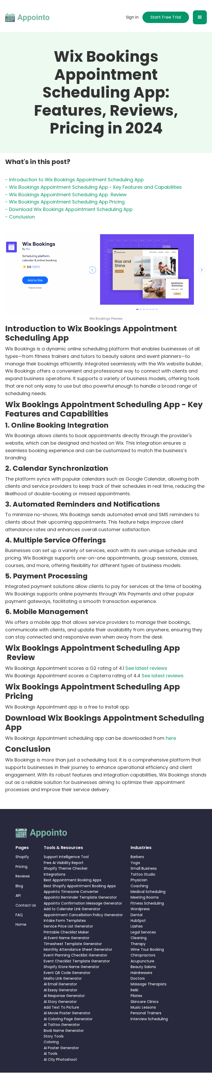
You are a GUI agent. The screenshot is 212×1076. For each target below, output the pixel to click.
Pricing (21, 866)
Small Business (144, 868)
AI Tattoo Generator (62, 1024)
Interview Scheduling (149, 1019)
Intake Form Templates (65, 920)
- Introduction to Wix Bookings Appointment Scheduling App (74, 179)
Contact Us (26, 905)
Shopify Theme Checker (66, 868)
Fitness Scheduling (147, 903)
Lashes (137, 926)
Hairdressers (141, 972)
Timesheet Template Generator (73, 943)
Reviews (23, 876)
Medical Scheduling (148, 891)
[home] (27, 17)
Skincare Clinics (144, 1001)
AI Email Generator (60, 984)
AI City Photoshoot (60, 1059)
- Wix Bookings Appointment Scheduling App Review (66, 194)
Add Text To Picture (61, 1007)
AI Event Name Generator (66, 937)
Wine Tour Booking (147, 949)
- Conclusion (20, 217)
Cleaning (139, 937)
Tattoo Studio (143, 874)
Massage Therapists (148, 984)
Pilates (136, 995)
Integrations (54, 874)
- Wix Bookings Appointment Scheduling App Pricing (65, 202)
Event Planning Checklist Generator (75, 955)
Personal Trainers (146, 1013)
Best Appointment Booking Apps (72, 880)
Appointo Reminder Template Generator (80, 897)
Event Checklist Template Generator (77, 961)
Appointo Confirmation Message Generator (83, 903)
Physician (139, 880)
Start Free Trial (165, 17)
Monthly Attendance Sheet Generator (78, 949)
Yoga (135, 862)
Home (21, 924)
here (171, 738)
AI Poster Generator (61, 1047)
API (18, 895)
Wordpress (140, 909)
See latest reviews (146, 668)
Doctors (138, 978)
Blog (19, 886)
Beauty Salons (143, 966)
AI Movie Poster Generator (67, 1013)
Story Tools (54, 1036)
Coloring (51, 1041)
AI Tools (50, 1053)
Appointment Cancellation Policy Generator (83, 914)
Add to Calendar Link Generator (72, 909)
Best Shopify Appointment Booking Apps (80, 886)
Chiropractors (143, 955)
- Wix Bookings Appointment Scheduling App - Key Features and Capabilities (93, 187)
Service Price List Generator (68, 926)
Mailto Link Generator (63, 978)
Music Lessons (143, 1007)
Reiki (134, 990)
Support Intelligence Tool (66, 856)
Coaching (139, 886)
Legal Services (143, 932)
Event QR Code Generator (67, 972)
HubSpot (138, 920)
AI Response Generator (64, 995)
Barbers (137, 856)
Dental (136, 914)
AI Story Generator (60, 1001)
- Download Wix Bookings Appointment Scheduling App (69, 209)
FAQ (19, 914)
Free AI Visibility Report (64, 862)
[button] (200, 17)
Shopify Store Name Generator (71, 966)
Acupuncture (142, 961)
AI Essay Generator (60, 990)
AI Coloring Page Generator (68, 1019)
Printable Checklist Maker (66, 932)
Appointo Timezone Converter (71, 891)
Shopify (22, 856)
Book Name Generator (64, 1030)
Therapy (138, 943)
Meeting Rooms (145, 897)
